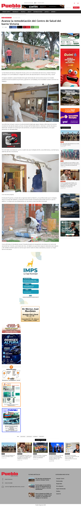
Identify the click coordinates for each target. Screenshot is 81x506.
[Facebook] (74, 3)
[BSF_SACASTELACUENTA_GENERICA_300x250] (69, 228)
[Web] (69, 116)
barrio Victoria (23, 436)
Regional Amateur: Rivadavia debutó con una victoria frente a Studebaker (40, 456)
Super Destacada (52, 453)
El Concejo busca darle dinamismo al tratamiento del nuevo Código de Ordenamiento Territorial (72, 457)
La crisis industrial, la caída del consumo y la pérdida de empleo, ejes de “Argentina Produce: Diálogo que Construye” (56, 458)
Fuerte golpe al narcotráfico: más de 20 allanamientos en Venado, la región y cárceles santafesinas (69, 164)
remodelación (35, 436)
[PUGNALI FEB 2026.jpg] (30, 420)
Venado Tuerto (8, 17)
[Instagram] (78, 3)
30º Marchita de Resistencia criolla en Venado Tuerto (69, 144)
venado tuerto (41, 436)
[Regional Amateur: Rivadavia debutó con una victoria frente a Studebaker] (40, 448)
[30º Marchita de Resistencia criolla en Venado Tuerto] (69, 135)
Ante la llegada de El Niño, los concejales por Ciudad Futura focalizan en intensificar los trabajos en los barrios (68, 184)
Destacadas (63, 181)
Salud (5, 14)
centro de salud (29, 436)
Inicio (2, 14)
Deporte (35, 453)
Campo (3, 453)
